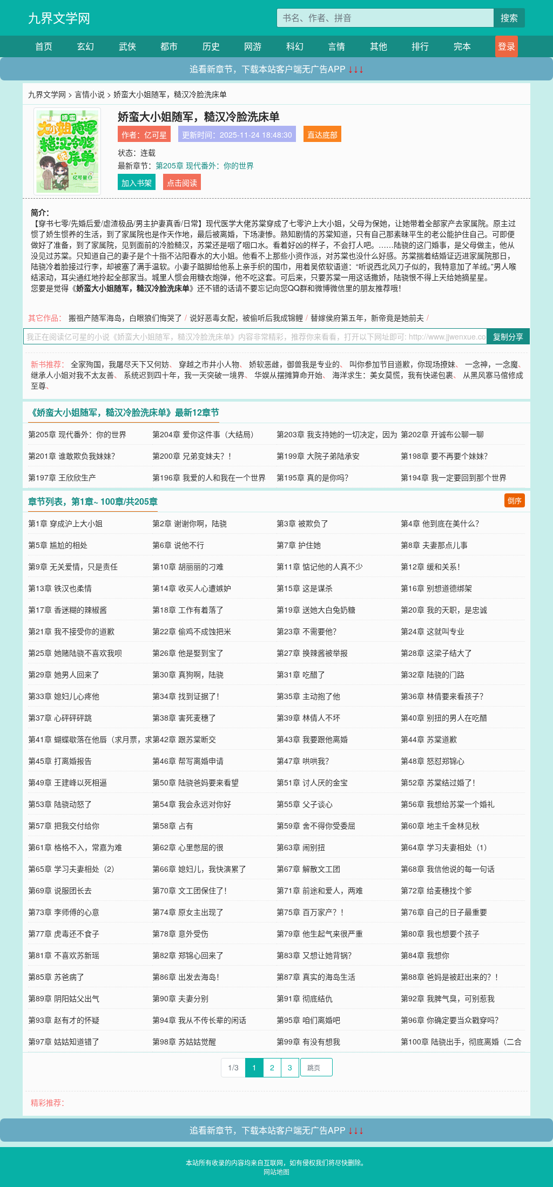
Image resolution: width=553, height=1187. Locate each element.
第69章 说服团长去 (60, 890)
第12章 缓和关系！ (432, 566)
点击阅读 (182, 182)
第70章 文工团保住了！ (191, 890)
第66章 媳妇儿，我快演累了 (199, 868)
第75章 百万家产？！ (312, 911)
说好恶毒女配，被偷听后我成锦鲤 (246, 317)
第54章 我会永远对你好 (191, 803)
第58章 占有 (172, 825)
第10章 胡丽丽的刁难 (188, 566)
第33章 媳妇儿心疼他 (63, 695)
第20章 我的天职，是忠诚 (444, 609)
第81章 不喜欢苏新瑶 (63, 954)
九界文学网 (59, 17)
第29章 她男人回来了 (63, 674)
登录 (506, 46)
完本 (462, 46)
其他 (378, 46)
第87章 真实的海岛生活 (315, 976)
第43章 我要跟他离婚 (312, 739)
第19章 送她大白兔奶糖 (315, 609)
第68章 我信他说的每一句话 (448, 868)
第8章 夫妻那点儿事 (434, 544)
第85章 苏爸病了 (56, 976)
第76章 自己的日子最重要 (444, 911)
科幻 (295, 46)
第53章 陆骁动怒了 (60, 803)
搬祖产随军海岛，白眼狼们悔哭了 (125, 317)
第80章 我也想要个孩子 (440, 933)
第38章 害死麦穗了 (184, 717)
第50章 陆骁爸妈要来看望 (195, 782)
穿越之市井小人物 (209, 363)
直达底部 (322, 134)
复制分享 (508, 336)
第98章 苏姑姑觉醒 (184, 1041)
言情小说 (90, 94)
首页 (43, 46)
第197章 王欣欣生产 (62, 477)
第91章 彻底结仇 (304, 998)
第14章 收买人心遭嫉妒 (191, 587)
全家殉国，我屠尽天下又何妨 (120, 363)
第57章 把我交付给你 (63, 825)
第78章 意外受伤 (180, 933)
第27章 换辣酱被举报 (312, 652)
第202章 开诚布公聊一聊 (442, 434)
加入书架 (137, 182)
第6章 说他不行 (178, 544)
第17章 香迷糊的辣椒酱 (67, 609)
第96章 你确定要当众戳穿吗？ (451, 1019)
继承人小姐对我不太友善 (72, 374)
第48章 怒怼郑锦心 (432, 760)
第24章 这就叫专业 (432, 631)
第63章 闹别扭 (300, 847)
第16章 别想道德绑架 (436, 587)
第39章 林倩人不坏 (308, 717)
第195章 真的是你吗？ (314, 477)
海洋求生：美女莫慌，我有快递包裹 (392, 374)
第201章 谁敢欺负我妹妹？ (73, 455)
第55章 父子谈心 (304, 803)
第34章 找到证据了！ (188, 695)
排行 (420, 46)
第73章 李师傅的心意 (63, 911)
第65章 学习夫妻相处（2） (73, 868)
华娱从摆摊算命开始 (288, 374)
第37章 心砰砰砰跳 (60, 717)
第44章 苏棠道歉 (429, 739)
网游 (252, 46)
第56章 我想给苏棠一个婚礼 (448, 803)
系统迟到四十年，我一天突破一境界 (184, 374)
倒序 (515, 500)
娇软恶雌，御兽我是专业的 (294, 363)
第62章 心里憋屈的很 (188, 847)
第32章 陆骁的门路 (432, 674)
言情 (336, 46)
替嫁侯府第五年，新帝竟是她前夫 (367, 317)
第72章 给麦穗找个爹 (436, 890)
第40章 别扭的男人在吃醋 (444, 717)
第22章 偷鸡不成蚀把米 (191, 631)
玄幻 (85, 46)
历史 (211, 46)
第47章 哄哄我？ (304, 760)
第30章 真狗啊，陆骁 (188, 674)
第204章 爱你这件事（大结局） (205, 434)
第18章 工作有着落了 (188, 609)
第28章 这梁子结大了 (436, 652)
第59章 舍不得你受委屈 (315, 825)
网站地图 (276, 1171)
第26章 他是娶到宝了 (188, 652)
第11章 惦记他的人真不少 (319, 566)
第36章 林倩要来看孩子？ (444, 695)
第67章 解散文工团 (308, 868)
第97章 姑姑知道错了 (63, 1041)
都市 (169, 46)
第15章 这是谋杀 (304, 587)
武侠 (127, 46)
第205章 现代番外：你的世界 (205, 165)
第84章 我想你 (425, 954)
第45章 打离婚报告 (60, 760)
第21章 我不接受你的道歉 (71, 631)
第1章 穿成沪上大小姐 (65, 523)
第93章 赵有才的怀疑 (63, 1019)
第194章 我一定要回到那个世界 (454, 477)
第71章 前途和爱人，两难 (319, 890)
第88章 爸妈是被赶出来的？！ (451, 976)
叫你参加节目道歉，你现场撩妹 (402, 363)
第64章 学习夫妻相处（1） (446, 847)
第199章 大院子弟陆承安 (318, 455)
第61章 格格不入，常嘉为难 (75, 847)
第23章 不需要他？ (308, 631)
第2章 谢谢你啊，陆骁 (189, 523)
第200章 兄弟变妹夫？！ (193, 455)
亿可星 (155, 134)
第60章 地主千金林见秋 (440, 825)
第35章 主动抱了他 (308, 695)
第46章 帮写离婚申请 (188, 760)
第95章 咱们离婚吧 (308, 1019)
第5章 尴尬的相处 (57, 544)
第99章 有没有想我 (308, 1041)
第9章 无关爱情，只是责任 (73, 566)
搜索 (509, 17)
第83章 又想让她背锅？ (315, 954)
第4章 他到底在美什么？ (442, 523)
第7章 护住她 (298, 544)
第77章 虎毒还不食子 (63, 933)
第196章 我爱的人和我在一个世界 (209, 477)
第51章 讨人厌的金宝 (312, 782)
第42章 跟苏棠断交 (184, 739)
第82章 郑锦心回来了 (188, 954)
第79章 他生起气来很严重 (319, 933)
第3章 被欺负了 (302, 523)
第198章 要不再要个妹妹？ (446, 455)
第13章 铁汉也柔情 (60, 587)
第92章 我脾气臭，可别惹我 (448, 998)
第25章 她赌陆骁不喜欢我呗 (75, 652)
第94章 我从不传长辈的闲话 (199, 1019)
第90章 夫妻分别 (180, 998)
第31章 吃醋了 (300, 674)
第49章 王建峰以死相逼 (67, 782)
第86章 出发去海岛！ (188, 976)
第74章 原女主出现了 (188, 911)
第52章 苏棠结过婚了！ (440, 782)
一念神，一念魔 (491, 363)
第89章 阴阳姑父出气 (63, 998)
